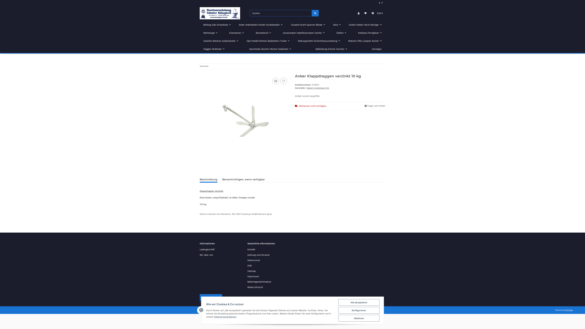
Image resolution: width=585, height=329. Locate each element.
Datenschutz (253, 260)
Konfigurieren (359, 310)
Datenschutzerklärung (225, 316)
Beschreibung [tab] (208, 179)
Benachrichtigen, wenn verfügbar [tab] (243, 179)
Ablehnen (359, 318)
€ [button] (379, 2)
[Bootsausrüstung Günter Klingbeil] (220, 13)
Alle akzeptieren (359, 302)
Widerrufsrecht (255, 287)
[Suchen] (315, 13)
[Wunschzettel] (365, 13)
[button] (358, 13)
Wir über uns (206, 254)
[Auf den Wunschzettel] (283, 81)
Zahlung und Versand (258, 254)
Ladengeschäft (207, 249)
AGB (249, 265)
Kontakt (251, 249)
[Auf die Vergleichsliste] (275, 81)
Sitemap (251, 271)
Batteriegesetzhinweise (259, 281)
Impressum (253, 276)
